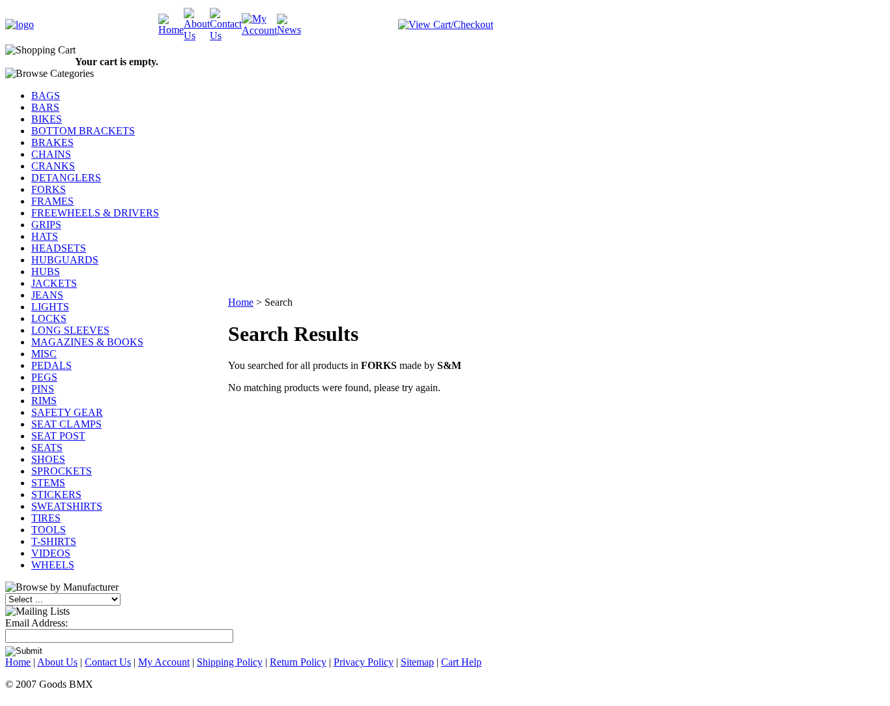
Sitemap (417, 662)
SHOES (48, 459)
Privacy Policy (364, 662)
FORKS (48, 189)
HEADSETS (58, 248)
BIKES (46, 119)
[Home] (171, 29)
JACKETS (54, 283)
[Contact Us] (226, 35)
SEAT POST (58, 435)
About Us (57, 662)
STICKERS (56, 494)
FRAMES (52, 201)
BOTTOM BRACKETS (83, 130)
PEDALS (51, 365)
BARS (45, 107)
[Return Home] (19, 24)
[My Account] (259, 30)
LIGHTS (50, 306)
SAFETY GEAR (67, 412)
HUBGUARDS (64, 259)
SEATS (47, 447)
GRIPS (46, 224)
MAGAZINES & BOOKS (87, 341)
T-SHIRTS (53, 541)
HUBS (45, 271)
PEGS (44, 377)
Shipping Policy (230, 662)
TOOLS (48, 529)
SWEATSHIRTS (66, 506)
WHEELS (52, 564)
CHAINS (51, 154)
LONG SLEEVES (70, 330)
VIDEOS (50, 553)
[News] (289, 29)
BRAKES (52, 142)
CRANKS (53, 165)
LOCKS (48, 318)
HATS (44, 236)
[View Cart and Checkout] (445, 24)
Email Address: (36, 622)
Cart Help (461, 662)
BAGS (45, 95)
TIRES (46, 517)
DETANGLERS (66, 177)
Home (240, 302)
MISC (44, 353)
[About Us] (197, 35)
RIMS (44, 400)
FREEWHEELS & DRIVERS (95, 212)
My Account (164, 662)
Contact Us (108, 662)
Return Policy (298, 662)
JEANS (47, 295)
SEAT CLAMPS (66, 424)
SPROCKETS (61, 471)
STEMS (48, 482)
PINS (42, 388)
